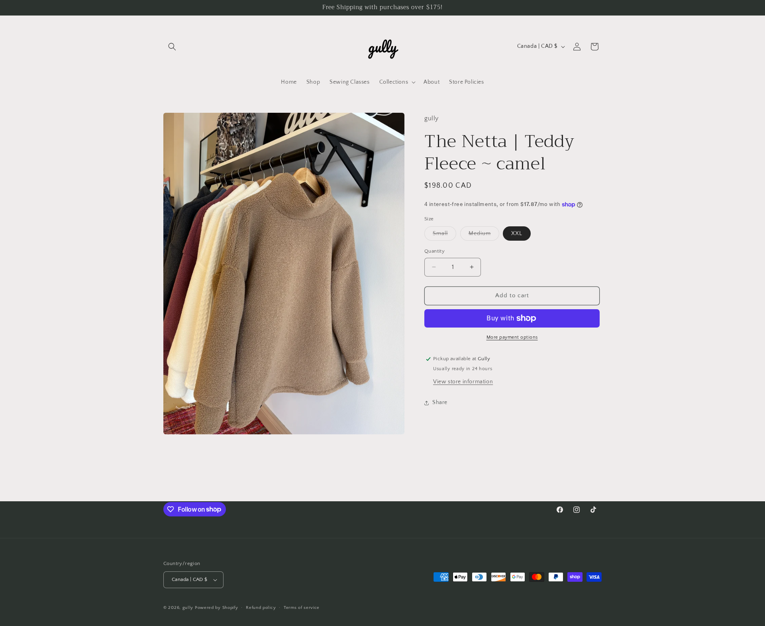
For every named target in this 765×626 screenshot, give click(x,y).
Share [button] (439, 402)
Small (444, 235)
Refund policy (261, 607)
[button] (172, 46)
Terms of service (302, 607)
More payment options (512, 337)
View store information (463, 382)
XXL (516, 233)
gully (188, 607)
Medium (484, 235)
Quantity (434, 251)
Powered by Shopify (216, 607)
